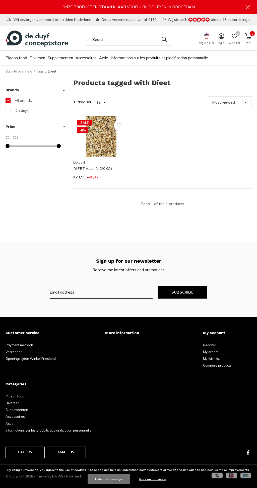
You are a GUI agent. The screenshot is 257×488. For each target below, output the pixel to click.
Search (164, 39)
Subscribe (182, 292)
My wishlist (211, 359)
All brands (23, 100)
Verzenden (14, 352)
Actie (103, 57)
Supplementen (60, 57)
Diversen (37, 57)
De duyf (22, 110)
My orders (211, 352)
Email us (66, 452)
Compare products (217, 365)
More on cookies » (152, 479)
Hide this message (108, 479)
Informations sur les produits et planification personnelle (159, 57)
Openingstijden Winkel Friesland (31, 359)
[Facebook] (248, 452)
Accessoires (86, 57)
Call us (25, 452)
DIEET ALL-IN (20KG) (92, 168)
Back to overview (19, 71)
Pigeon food (16, 57)
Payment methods (20, 345)
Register (209, 345)
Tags (40, 71)
